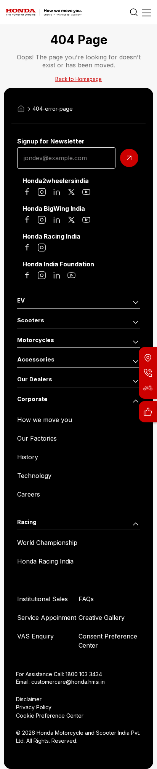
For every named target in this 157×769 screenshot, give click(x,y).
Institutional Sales (42, 599)
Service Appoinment (46, 617)
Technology (34, 475)
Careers (28, 494)
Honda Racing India (45, 561)
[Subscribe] (129, 158)
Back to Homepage (78, 79)
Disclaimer (29, 699)
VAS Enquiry (35, 636)
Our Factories (37, 438)
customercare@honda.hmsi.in (68, 681)
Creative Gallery (101, 617)
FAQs (86, 599)
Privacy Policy (33, 707)
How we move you (44, 420)
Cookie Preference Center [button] (49, 715)
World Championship (47, 542)
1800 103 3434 (84, 674)
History (27, 457)
